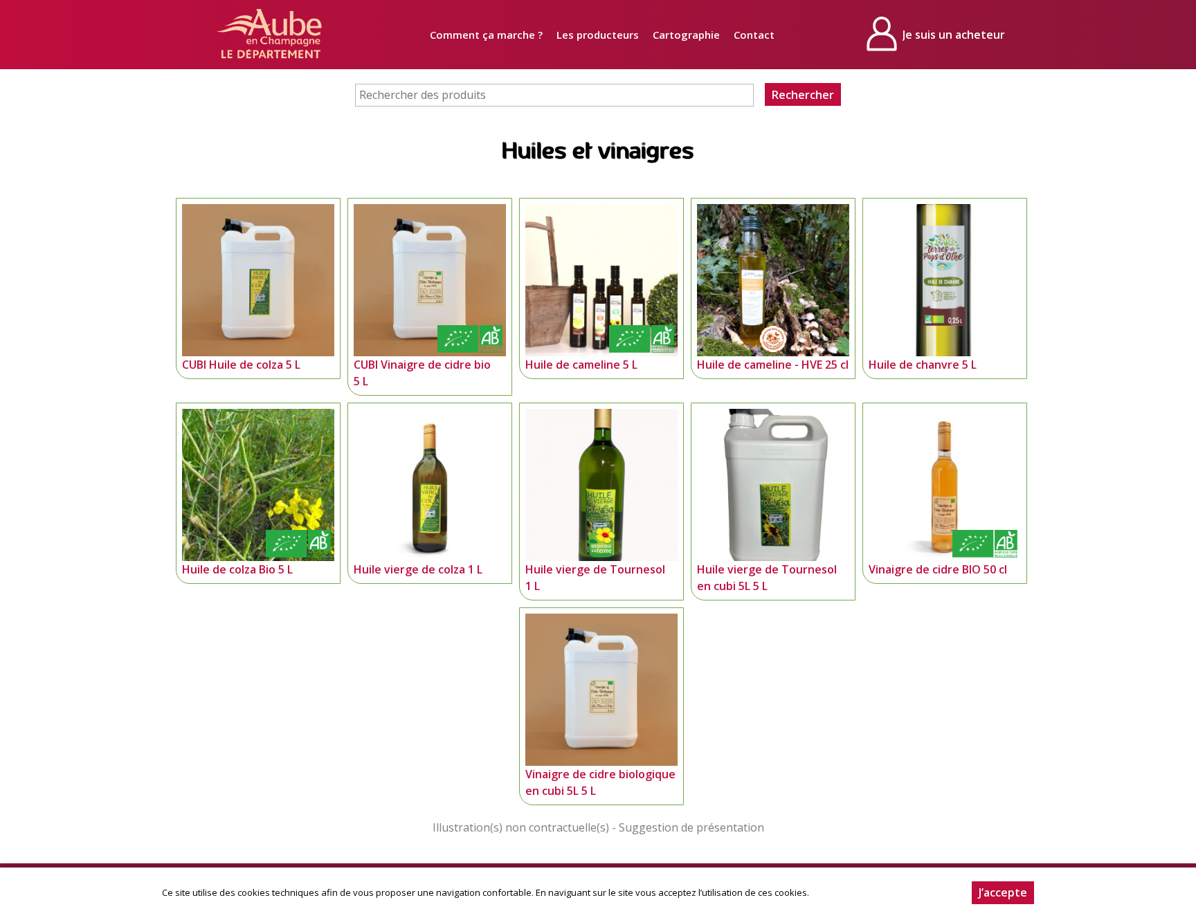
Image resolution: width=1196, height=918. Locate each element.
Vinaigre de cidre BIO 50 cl (938, 569)
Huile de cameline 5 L (581, 364)
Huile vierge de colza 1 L (418, 569)
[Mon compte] (937, 34)
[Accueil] (269, 34)
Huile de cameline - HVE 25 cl (773, 364)
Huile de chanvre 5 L (923, 364)
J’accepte (1003, 892)
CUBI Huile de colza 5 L (241, 364)
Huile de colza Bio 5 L (237, 569)
